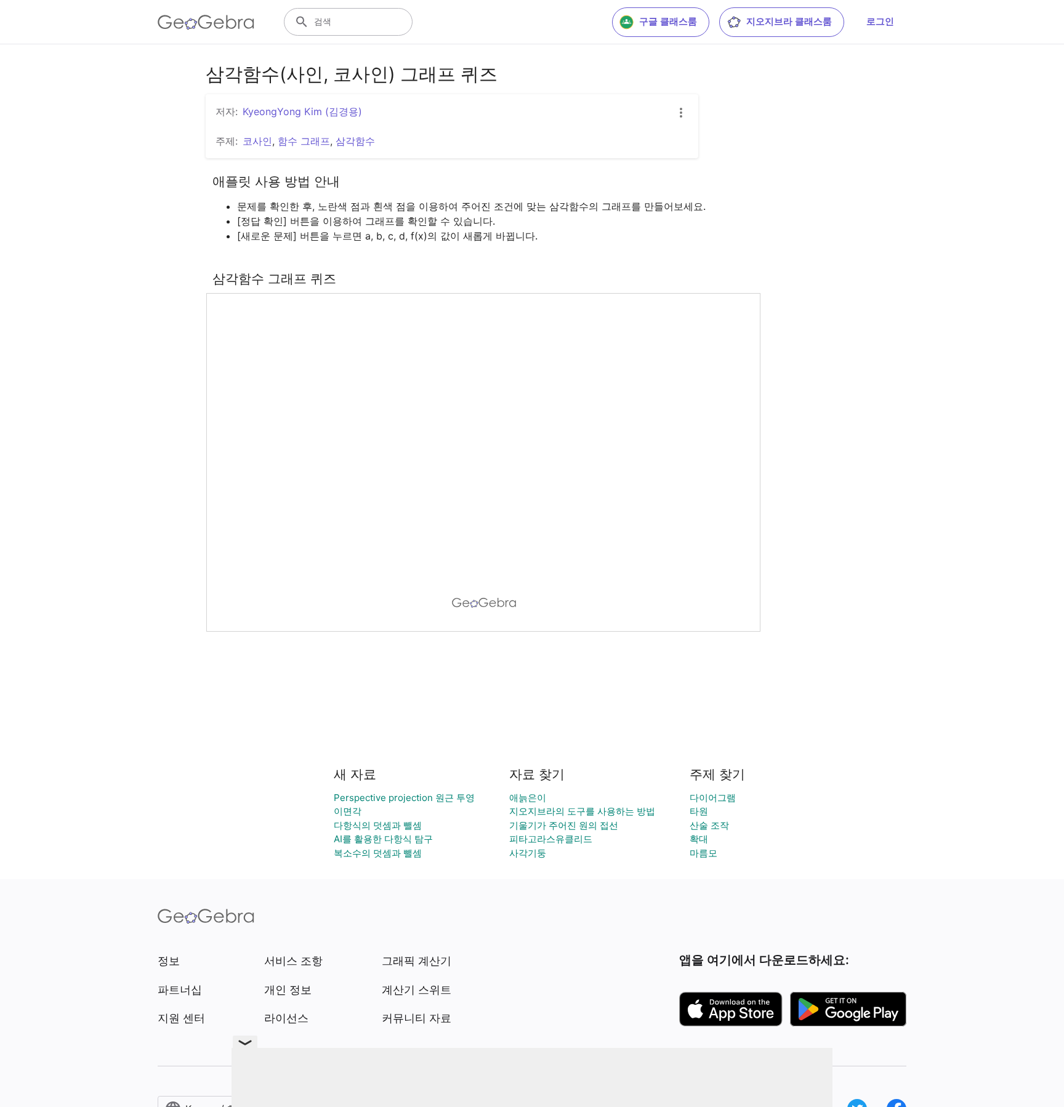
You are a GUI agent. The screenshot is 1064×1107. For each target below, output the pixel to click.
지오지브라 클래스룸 (789, 21)
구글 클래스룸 (668, 21)
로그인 (880, 21)
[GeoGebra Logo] (206, 22)
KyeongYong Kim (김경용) (302, 111)
